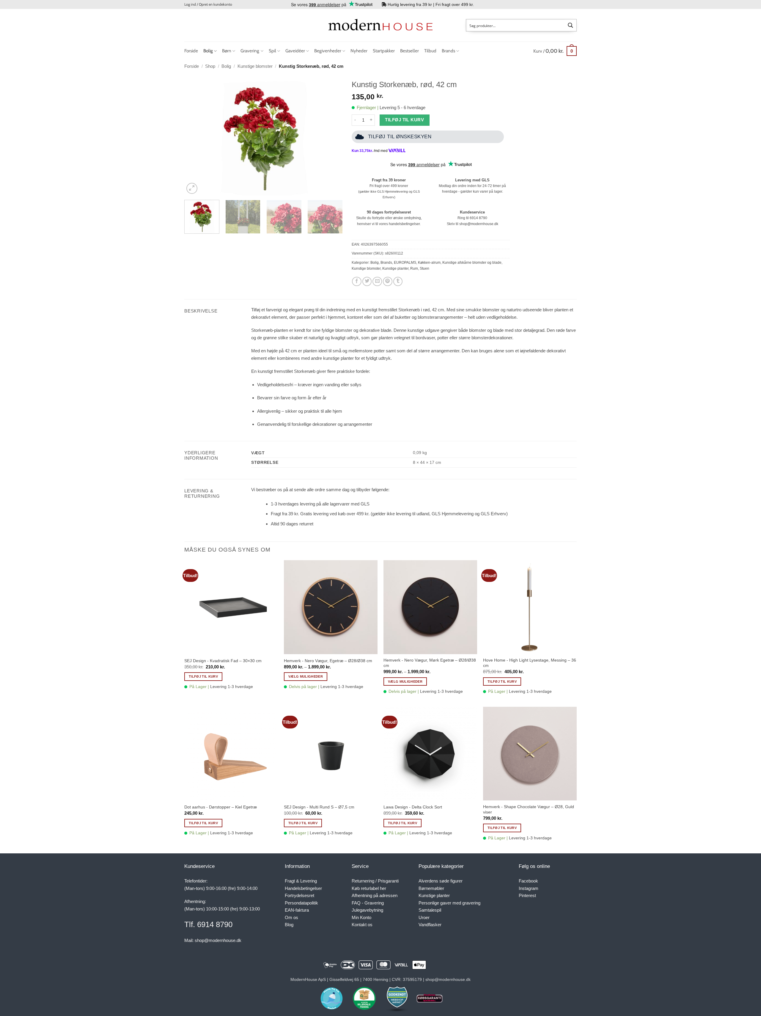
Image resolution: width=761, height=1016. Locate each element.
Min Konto (361, 917)
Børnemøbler (431, 888)
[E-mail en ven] (377, 281)
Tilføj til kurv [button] (203, 676)
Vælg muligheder (305, 676)
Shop (210, 66)
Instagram (528, 888)
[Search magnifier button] (570, 25)
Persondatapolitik (301, 902)
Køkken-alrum (429, 262)
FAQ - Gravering (368, 902)
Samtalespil (430, 910)
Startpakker (384, 51)
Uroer (424, 917)
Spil (272, 51)
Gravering (249, 51)
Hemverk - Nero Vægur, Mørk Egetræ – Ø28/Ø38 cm (429, 663)
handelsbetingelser (404, 224)
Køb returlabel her (369, 888)
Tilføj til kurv (404, 119)
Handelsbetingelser (303, 888)
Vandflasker (430, 924)
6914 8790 (478, 218)
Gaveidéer (295, 51)
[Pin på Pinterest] (387, 281)
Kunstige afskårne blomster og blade (471, 262)
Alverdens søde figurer (441, 880)
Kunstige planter (395, 268)
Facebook (528, 880)
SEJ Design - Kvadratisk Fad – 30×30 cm (223, 660)
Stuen (424, 268)
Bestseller (409, 51)
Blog (289, 924)
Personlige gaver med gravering (449, 902)
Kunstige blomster (255, 66)
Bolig (208, 51)
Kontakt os (362, 924)
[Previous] (195, 136)
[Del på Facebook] (356, 281)
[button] (208, 4)
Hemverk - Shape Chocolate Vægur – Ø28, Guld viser (528, 809)
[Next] (332, 136)
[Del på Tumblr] (398, 281)
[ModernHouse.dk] (380, 25)
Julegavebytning (367, 910)
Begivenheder (327, 51)
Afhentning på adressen (374, 895)
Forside (191, 51)
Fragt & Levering (301, 880)
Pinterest (527, 895)
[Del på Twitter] (367, 281)
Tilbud (430, 51)
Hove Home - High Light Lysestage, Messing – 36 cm (529, 663)
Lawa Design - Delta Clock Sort (412, 807)
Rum (414, 268)
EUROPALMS (405, 262)
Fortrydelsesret (299, 895)
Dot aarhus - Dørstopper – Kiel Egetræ (220, 807)
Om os (291, 917)
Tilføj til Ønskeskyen (400, 136)
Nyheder (358, 51)
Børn (226, 51)
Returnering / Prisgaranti (375, 880)
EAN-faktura (297, 910)
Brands (448, 51)
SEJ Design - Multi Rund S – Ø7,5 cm (319, 807)
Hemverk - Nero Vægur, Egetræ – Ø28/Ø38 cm (328, 660)
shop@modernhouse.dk (478, 224)
